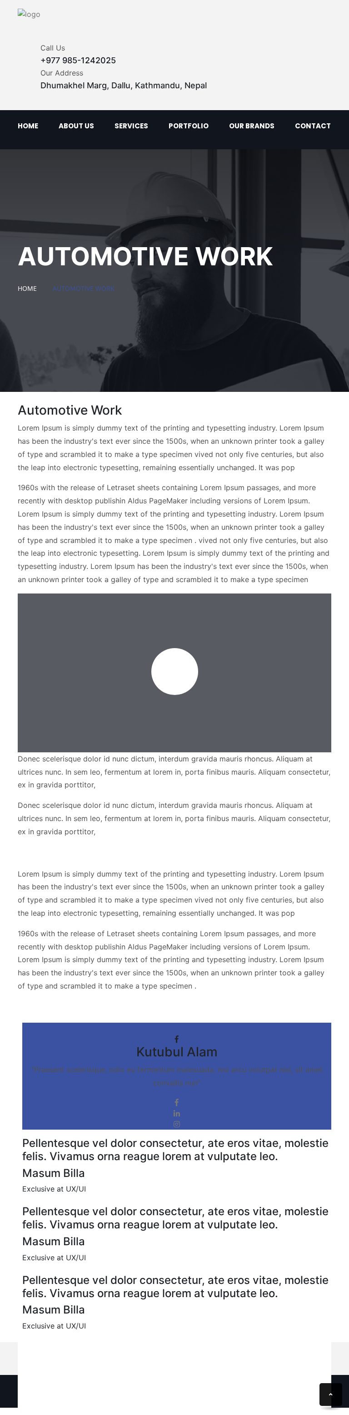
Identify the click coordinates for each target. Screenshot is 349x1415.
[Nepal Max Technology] (29, 14)
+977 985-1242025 (78, 60)
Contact (313, 126)
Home (28, 126)
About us (76, 126)
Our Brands (251, 126)
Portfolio (189, 126)
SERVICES (131, 126)
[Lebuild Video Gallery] (174, 671)
